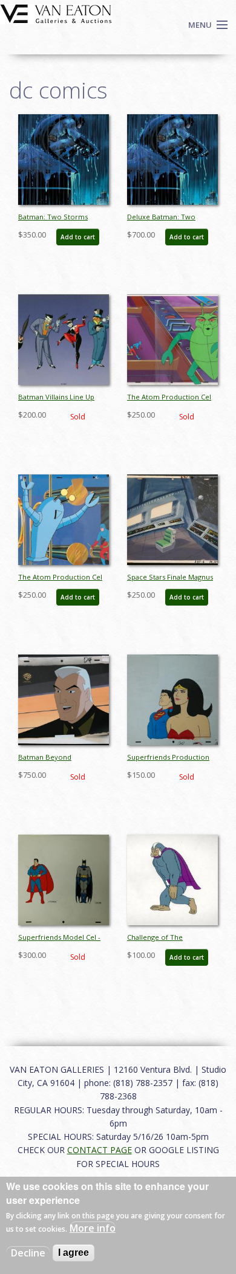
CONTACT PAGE (99, 1150)
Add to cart (78, 237)
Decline (28, 1252)
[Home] (56, 12)
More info (93, 1228)
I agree (73, 1252)
